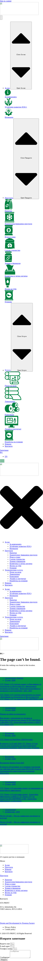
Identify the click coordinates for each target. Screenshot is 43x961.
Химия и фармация (12, 263)
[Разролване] (12, 412)
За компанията (11, 97)
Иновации (9, 117)
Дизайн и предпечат (13, 429)
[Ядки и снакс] (9, 235)
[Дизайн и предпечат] (11, 427)
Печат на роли (10, 386)
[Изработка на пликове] (9, 440)
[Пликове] (9, 300)
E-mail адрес (5, 946)
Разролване (9, 415)
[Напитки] (8, 209)
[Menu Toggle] (1, 17)
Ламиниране (10, 401)
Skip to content (5, 1)
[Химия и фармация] (8, 261)
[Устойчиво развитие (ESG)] (8, 105)
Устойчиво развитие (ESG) (16, 107)
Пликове (8, 302)
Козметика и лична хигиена (16, 276)
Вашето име (5, 944)
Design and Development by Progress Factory (17, 923)
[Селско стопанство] (10, 248)
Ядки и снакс (10, 237)
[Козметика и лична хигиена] (10, 274)
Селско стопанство (12, 250)
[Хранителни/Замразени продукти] (9, 222)
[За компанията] (8, 95)
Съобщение (5, 957)
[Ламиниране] (13, 399)
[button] (21, 831)
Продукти (4, 876)
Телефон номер (6, 949)
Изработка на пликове (14, 442)
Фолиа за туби (10, 289)
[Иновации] (8, 115)
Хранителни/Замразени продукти (18, 224)
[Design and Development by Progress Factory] (2, 921)
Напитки (8, 211)
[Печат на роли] (12, 384)
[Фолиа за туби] (8, 287)
